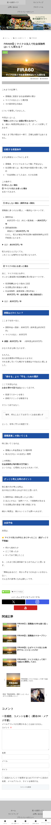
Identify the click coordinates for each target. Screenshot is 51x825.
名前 (4, 753)
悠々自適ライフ (38, 810)
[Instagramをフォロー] (37, 601)
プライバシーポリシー (25, 817)
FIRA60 (7, 592)
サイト (5, 769)
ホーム (13, 810)
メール (5, 761)
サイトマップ (13, 814)
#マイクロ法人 (18, 592)
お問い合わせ (38, 814)
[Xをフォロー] (13, 601)
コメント (7, 727)
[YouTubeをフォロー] (25, 607)
